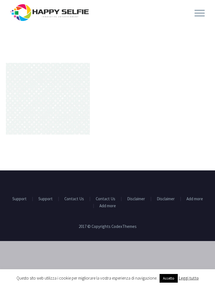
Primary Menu (200, 13)
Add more (194, 199)
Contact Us (74, 199)
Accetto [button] (168, 278)
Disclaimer (136, 199)
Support (19, 199)
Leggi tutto (189, 278)
